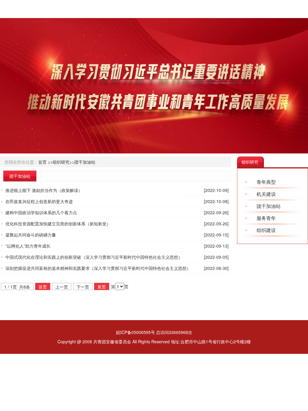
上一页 (61, 287)
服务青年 (266, 218)
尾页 (101, 287)
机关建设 (266, 193)
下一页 (82, 287)
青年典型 (266, 181)
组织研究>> (63, 162)
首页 (42, 287)
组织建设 (266, 230)
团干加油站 (84, 162)
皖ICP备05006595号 (135, 332)
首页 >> (45, 162)
